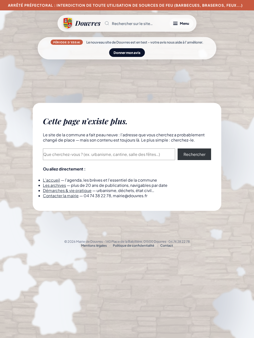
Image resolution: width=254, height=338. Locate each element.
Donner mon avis (127, 52)
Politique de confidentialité (133, 245)
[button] (135, 23)
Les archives (54, 185)
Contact (166, 245)
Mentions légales (94, 245)
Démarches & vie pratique (67, 190)
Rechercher (194, 154)
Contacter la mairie (61, 195)
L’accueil (51, 180)
